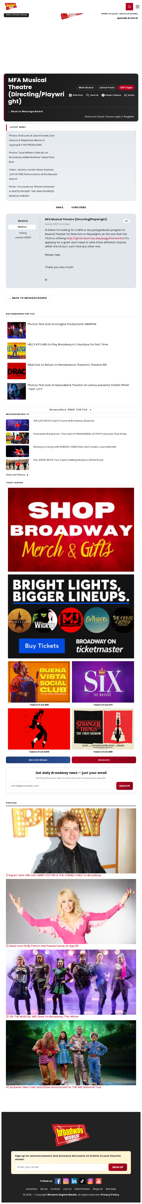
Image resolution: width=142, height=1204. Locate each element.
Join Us (67, 1189)
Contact (55, 1189)
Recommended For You (20, 313)
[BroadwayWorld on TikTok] (82, 1181)
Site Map (111, 1189)
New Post (78, 95)
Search (94, 95)
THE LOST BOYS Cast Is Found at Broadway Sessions (63, 420)
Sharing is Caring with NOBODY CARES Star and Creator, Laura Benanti (74, 447)
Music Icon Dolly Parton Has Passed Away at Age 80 (42, 946)
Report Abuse (113, 95)
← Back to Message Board (25, 111)
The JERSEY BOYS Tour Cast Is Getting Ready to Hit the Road (68, 460)
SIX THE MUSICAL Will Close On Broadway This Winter (42, 1016)
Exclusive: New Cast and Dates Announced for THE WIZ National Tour (53, 1087)
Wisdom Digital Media (62, 1194)
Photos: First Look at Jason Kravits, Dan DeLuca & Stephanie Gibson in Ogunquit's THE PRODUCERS (32, 140)
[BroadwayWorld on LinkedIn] (74, 1181)
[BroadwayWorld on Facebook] (58, 1181)
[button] (129, 6)
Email (60, 207)
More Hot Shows (38, 759)
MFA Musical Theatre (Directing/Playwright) (76, 219)
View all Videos (16, 474)
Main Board (86, 87)
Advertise (31, 1189)
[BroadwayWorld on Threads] (90, 1181)
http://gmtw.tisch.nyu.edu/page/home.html (95, 238)
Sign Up (117, 1167)
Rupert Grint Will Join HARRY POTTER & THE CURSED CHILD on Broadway (53, 875)
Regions (98, 1189)
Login (120, 6)
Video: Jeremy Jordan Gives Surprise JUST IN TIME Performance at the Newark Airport (33, 174)
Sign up (124, 786)
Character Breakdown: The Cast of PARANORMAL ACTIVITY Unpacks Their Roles (80, 434)
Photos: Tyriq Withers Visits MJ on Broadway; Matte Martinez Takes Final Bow (31, 157)
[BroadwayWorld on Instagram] (66, 1181)
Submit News (82, 1189)
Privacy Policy (110, 1194)
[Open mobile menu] (137, 6)
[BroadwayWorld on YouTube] (98, 1181)
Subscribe (78, 207)
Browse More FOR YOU (68, 409)
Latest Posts (106, 87)
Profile (22, 226)
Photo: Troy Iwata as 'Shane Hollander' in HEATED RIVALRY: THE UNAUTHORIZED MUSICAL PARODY (32, 191)
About (44, 1189)
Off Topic (126, 87)
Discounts (104, 759)
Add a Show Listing (16, 14)
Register (109, 6)
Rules (131, 95)
